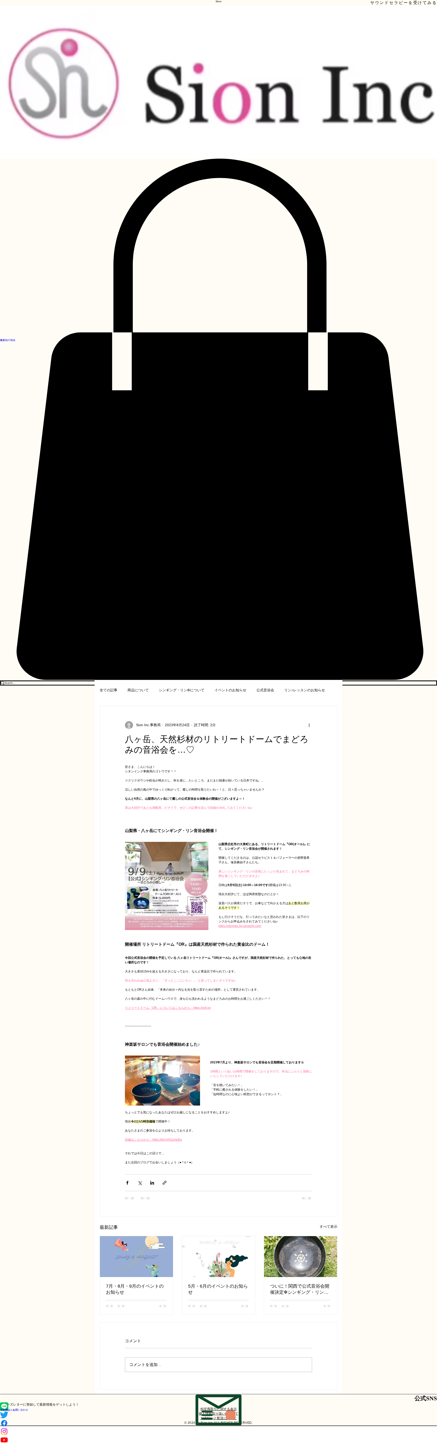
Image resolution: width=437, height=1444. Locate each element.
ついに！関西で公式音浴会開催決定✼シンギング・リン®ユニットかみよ (299, 1289)
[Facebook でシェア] (127, 1182)
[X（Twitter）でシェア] (139, 1182)
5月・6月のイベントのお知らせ (218, 1289)
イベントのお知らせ (230, 690)
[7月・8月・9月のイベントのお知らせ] (136, 1256)
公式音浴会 (265, 690)
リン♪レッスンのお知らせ (304, 690)
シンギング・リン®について (181, 690)
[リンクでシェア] (164, 1182)
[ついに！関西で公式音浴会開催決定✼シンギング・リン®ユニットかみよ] (300, 1256)
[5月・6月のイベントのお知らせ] (218, 1256)
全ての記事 (108, 690)
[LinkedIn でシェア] (152, 1182)
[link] (218, 419)
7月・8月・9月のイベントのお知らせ (135, 1289)
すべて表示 (328, 1227)
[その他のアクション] (309, 725)
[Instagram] (218, 1431)
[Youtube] (218, 1440)
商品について (138, 690)
